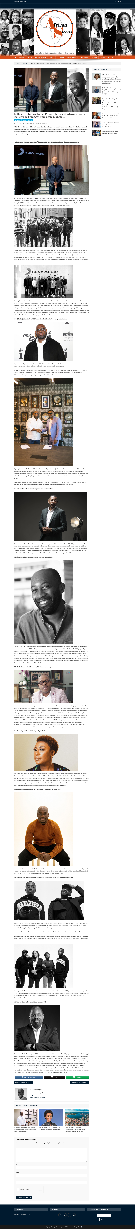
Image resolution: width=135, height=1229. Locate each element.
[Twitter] (32, 1095)
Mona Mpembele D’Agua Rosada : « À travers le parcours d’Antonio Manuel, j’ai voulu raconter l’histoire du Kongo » (111, 104)
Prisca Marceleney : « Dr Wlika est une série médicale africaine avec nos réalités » (111, 116)
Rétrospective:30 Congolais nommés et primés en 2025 (110, 132)
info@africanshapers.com (22, 1214)
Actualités (22, 57)
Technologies (85, 57)
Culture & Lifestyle (73, 57)
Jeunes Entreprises (40, 57)
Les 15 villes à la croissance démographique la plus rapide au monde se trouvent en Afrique (75, 1129)
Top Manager (61, 57)
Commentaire (20, 1147)
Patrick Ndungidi (29, 123)
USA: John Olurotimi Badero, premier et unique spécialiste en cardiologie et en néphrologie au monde (25, 1129)
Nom (17, 1165)
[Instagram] (31, 1095)
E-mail (18, 1172)
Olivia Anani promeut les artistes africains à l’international (80, 1082)
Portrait (30, 57)
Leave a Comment (42, 123)
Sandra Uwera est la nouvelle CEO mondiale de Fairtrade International (49, 1128)
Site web (18, 1180)
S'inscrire (104, 1220)
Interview (94, 57)
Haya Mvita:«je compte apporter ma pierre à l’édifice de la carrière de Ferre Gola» (24, 1082)
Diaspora (51, 57)
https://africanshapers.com (37, 1097)
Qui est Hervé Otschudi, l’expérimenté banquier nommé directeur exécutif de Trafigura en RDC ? (111, 91)
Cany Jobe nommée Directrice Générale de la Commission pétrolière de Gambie (110, 124)
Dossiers (102, 57)
